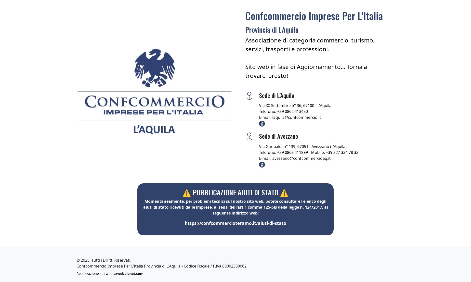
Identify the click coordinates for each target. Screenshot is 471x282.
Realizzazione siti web (110, 273)
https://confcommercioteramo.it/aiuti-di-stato (235, 223)
